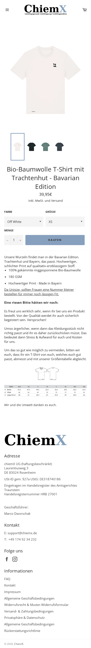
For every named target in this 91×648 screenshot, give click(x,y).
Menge (9, 230)
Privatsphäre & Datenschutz (24, 617)
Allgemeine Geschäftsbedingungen (29, 598)
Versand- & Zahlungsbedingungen (29, 611)
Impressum (12, 592)
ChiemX (18, 644)
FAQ (7, 579)
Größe (51, 212)
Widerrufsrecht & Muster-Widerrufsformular (36, 605)
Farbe (8, 212)
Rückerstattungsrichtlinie (22, 631)
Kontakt (9, 585)
